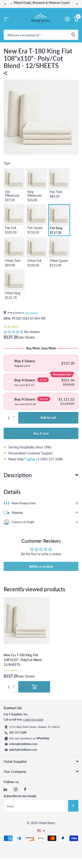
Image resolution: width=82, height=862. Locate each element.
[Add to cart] (34, 687)
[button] (5, 4)
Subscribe (73, 805)
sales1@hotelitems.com (23, 749)
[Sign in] (67, 18)
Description (18, 475)
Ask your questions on (29, 738)
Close (41, 761)
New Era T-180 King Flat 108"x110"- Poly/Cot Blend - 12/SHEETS (24, 660)
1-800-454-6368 (33, 719)
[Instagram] (15, 789)
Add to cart (48, 417)
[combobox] (41, 35)
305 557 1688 (17, 732)
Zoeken (73, 35)
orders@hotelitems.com (23, 744)
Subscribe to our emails (20, 796)
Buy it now (41, 433)
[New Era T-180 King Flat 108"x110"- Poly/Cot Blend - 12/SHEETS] (27, 620)
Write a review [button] (41, 566)
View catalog (6, 19)
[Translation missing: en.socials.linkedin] (5, 789)
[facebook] (25, 789)
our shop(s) (31, 312)
